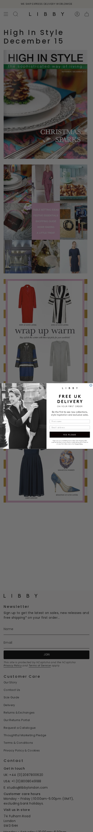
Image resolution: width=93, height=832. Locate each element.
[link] (70, 442)
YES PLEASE (69, 435)
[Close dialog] (91, 385)
